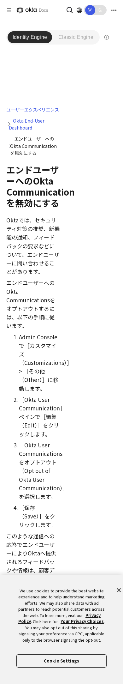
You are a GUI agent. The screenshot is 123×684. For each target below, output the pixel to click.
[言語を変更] (79, 10)
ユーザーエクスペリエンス (32, 109)
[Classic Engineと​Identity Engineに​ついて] (106, 37)
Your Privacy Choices (82, 621)
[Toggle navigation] (113, 10)
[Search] (70, 9)
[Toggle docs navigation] (9, 10)
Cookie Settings (61, 661)
